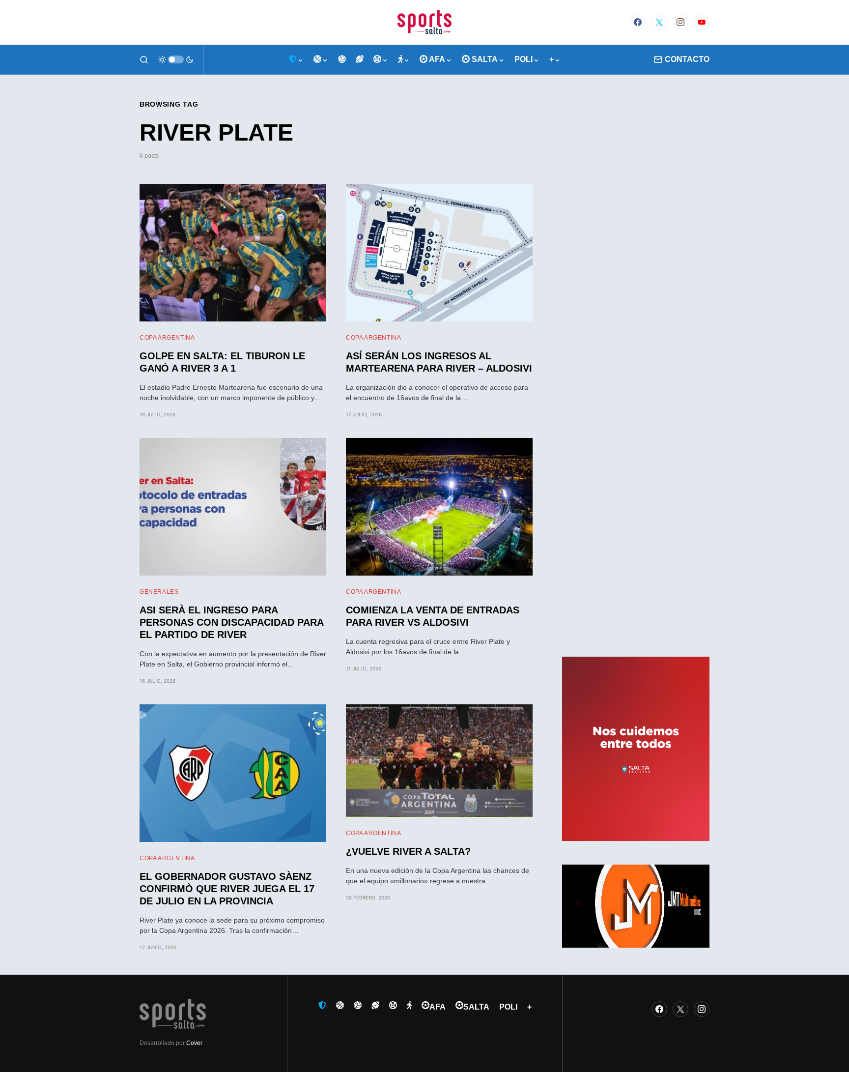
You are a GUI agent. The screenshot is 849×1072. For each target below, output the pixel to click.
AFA (437, 1007)
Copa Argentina (167, 337)
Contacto (687, 59)
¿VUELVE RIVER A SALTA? (408, 851)
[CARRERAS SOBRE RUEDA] (380, 59)
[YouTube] (701, 22)
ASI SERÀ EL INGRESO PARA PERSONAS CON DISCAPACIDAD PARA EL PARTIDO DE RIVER (231, 622)
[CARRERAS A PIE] (404, 59)
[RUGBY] (360, 59)
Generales (159, 591)
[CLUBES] (296, 59)
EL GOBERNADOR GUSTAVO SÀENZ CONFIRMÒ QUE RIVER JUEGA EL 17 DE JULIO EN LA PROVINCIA (227, 888)
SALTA (476, 1007)
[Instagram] (680, 22)
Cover (194, 1043)
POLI (508, 1007)
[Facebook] (638, 22)
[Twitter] (659, 22)
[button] (144, 59)
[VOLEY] (342, 59)
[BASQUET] (320, 59)
